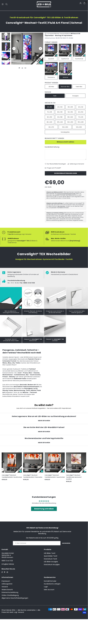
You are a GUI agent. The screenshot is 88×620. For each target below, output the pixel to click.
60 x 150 (80, 112)
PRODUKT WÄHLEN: (51, 83)
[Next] (40, 48)
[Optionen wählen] (5, 469)
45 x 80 (49, 107)
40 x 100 (59, 107)
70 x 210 (80, 117)
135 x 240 (60, 122)
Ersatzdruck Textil (50, 559)
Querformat (65, 59)
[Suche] (6, 4)
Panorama (51, 77)
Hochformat (79, 59)
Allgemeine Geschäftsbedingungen (15, 598)
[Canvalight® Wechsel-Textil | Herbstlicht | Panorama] (33, 462)
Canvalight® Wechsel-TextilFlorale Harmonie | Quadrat (74, 477)
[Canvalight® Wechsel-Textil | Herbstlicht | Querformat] (55, 462)
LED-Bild (51, 87)
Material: (48, 92)
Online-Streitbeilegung (10, 595)
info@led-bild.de (8, 564)
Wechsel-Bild (65, 87)
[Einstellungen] (80, 3)
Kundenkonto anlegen (52, 584)
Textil (54, 96)
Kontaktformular (50, 581)
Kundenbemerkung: (52, 147)
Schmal (65, 77)
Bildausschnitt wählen (65, 142)
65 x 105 (70, 107)
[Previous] (14, 48)
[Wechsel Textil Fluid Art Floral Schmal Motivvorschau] (6, 46)
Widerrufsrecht (7, 590)
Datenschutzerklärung (10, 592)
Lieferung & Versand (76, 164)
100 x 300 (65, 127)
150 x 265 (81, 122)
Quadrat (51, 59)
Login (46, 587)
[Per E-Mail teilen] (25, 68)
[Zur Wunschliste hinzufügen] (5, 465)
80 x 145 (59, 112)
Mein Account (49, 590)
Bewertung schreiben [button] (44, 509)
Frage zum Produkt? (54, 168)
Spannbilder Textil (50, 556)
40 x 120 (80, 107)
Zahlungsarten (7, 584)
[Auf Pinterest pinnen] (19, 68)
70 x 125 (49, 112)
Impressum (6, 581)
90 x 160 (49, 117)
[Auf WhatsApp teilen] (22, 68)
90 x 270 (51, 127)
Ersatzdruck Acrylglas (52, 564)
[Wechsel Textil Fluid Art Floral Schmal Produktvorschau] (6, 37)
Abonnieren (66, 543)
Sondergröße (65, 132)
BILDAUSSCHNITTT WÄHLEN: (54, 138)
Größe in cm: (50, 103)
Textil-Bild (79, 87)
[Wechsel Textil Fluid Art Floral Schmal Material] (6, 56)
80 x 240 (49, 122)
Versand (5, 587)
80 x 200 (70, 117)
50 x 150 (70, 112)
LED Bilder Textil (49, 553)
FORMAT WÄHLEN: (51, 42)
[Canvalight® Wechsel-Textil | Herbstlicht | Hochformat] (12, 462)
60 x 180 (59, 117)
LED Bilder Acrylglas (51, 562)
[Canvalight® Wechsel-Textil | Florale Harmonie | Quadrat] (76, 462)
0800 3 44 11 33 (7, 561)
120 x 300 (79, 127)
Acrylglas (75, 96)
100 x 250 (70, 122)
